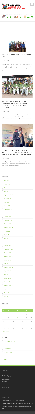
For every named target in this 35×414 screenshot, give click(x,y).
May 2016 (6, 296)
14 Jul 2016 (6, 111)
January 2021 (7, 245)
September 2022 (8, 195)
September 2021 (8, 227)
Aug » (7, 331)
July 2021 (6, 234)
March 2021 (7, 242)
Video (5, 359)
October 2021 (7, 224)
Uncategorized (8, 352)
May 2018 (6, 263)
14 (17, 321)
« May (3, 331)
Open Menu (32, 4)
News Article (7, 345)
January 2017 (7, 278)
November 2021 (8, 220)
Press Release (7, 348)
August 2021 (7, 231)
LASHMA (4, 374)
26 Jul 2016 (6, 60)
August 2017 (7, 271)
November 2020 (8, 249)
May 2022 (6, 202)
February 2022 (8, 209)
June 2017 (6, 274)
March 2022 (7, 206)
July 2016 (6, 292)
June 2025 (6, 180)
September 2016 (8, 285)
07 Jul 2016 (6, 158)
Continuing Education (9, 341)
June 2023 (6, 191)
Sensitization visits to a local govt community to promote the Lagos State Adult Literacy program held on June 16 (17, 152)
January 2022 (7, 213)
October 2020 (7, 253)
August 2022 (7, 198)
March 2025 (7, 184)
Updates (6, 356)
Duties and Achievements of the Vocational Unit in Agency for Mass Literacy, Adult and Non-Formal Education (15, 104)
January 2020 (7, 260)
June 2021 (6, 238)
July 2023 (6, 187)
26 (8, 328)
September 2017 (8, 267)
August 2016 (7, 289)
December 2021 (8, 216)
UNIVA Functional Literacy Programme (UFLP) (16, 55)
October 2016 (7, 282)
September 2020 (8, 256)
